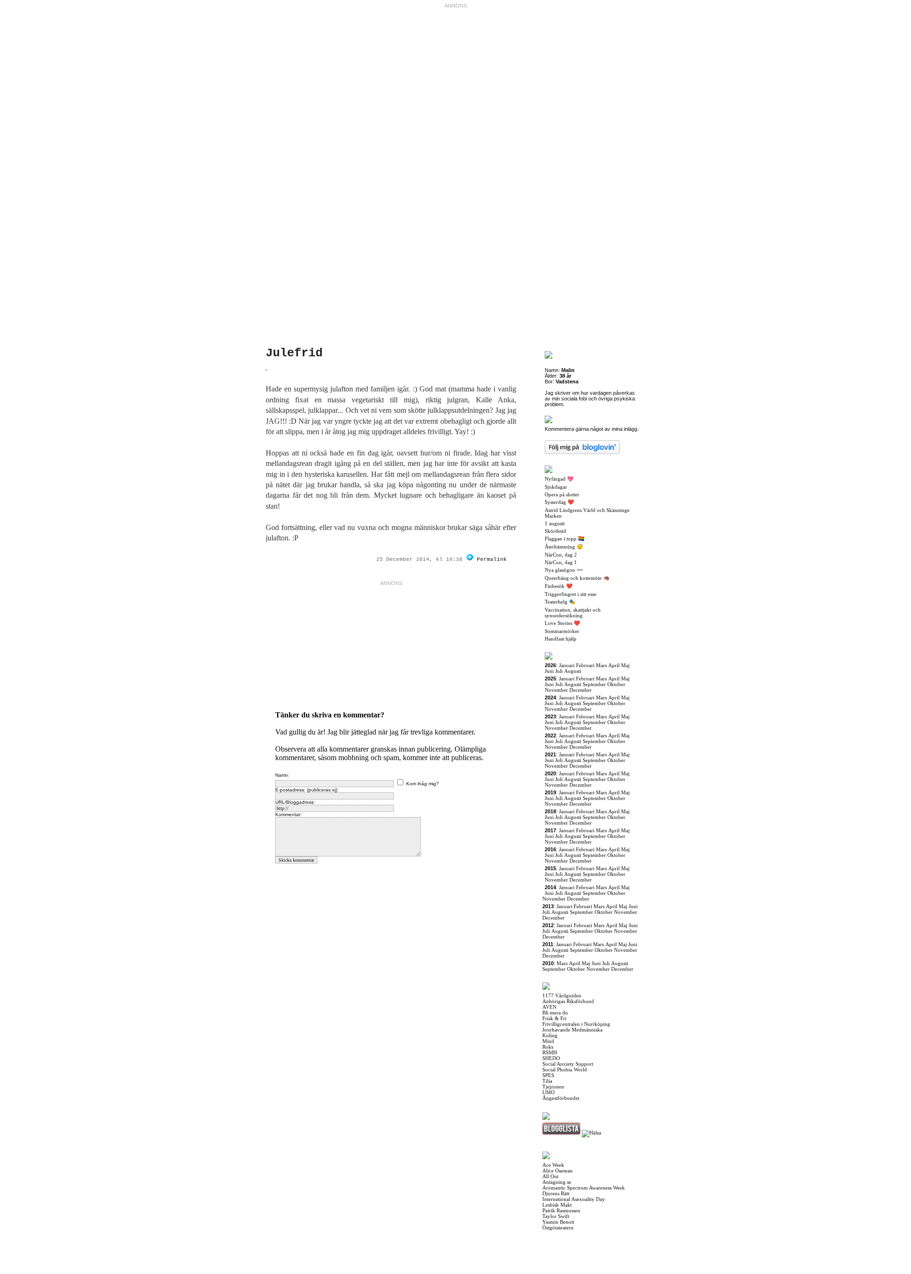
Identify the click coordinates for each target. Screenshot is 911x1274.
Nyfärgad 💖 (559, 479)
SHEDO (551, 1058)
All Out (550, 1176)
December (580, 690)
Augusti (572, 671)
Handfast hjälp (560, 639)
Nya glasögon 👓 (564, 570)
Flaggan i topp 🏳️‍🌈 (565, 538)
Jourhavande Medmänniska (572, 1029)
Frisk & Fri (554, 1018)
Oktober (616, 684)
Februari (585, 665)
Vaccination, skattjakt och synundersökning (573, 612)
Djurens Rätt (555, 1193)
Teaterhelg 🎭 (560, 601)
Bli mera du (555, 1012)
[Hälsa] (591, 1132)
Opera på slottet (562, 494)
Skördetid (555, 531)
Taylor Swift (555, 1216)
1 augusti (555, 523)
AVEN (549, 1007)
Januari (567, 665)
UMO (548, 1092)
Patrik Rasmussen (561, 1210)
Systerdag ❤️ (559, 502)
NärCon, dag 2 (561, 555)
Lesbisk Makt (557, 1205)
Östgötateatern (558, 1227)
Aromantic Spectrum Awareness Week (583, 1187)
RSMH (549, 1052)
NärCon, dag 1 (561, 562)
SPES (548, 1075)
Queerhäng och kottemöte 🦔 (577, 578)
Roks (547, 1047)
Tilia (547, 1081)
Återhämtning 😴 (564, 546)
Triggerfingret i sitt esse (570, 594)
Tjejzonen (553, 1086)
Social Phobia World (564, 1069)
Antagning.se (556, 1182)
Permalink (492, 559)
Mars (601, 665)
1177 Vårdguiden (561, 995)
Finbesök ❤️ (559, 586)
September (594, 684)
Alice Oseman (557, 1170)
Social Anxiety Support (567, 1064)
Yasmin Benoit (558, 1222)
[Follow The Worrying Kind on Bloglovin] (470, 559)
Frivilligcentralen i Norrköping (576, 1024)
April (614, 665)
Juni (549, 671)
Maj (625, 665)
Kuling (550, 1035)
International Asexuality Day (573, 1199)
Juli (559, 671)
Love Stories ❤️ (562, 623)
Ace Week (553, 1165)
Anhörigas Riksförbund (568, 1001)
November (556, 690)
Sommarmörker (562, 631)
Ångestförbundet (560, 1098)
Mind (548, 1041)
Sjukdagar (556, 487)
